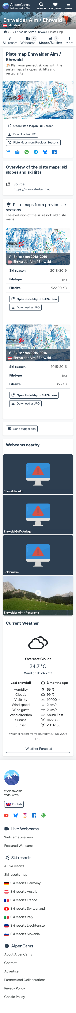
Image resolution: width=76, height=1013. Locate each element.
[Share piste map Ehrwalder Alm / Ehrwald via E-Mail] (17, 151)
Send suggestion (24, 429)
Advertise (11, 971)
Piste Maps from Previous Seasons (36, 142)
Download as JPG (24, 134)
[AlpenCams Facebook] (34, 815)
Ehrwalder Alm (13, 491)
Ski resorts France (23, 900)
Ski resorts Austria (23, 891)
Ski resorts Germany (25, 883)
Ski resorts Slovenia (25, 934)
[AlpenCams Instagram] (25, 815)
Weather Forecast (39, 749)
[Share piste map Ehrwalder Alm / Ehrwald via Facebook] (54, 151)
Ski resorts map (15, 875)
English (17, 804)
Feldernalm (11, 572)
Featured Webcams (18, 846)
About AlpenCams (18, 954)
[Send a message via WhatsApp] (43, 815)
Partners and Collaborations (24, 980)
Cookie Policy (14, 997)
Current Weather (22, 623)
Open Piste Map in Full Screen (33, 126)
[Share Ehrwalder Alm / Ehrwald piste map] (8, 151)
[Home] (5, 32)
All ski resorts (14, 866)
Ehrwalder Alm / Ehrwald (31, 32)
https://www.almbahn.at (32, 189)
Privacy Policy (14, 988)
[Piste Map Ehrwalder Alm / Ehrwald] (38, 100)
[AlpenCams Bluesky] (16, 815)
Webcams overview (19, 837)
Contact (10, 963)
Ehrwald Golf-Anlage (17, 531)
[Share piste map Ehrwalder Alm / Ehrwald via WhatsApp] (26, 151)
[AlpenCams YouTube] (6, 815)
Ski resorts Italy (21, 917)
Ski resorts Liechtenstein (29, 925)
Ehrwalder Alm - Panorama (21, 612)
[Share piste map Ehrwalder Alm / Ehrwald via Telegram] (36, 151)
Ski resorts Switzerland (27, 908)
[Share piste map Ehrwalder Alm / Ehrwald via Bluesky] (45, 151)
